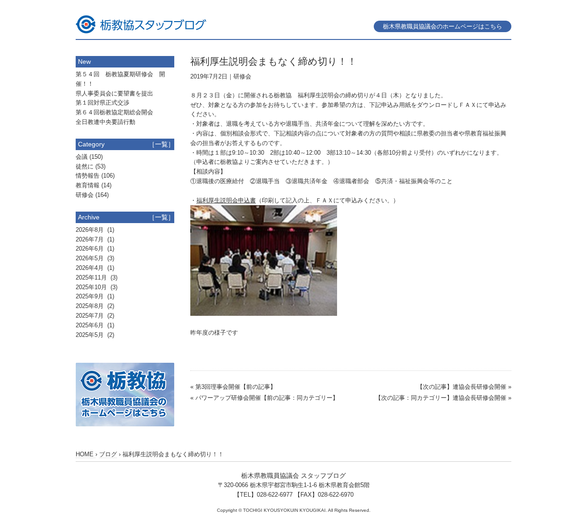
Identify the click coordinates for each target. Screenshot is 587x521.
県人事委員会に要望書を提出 (114, 93)
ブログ (108, 454)
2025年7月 (90, 315)
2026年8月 (90, 229)
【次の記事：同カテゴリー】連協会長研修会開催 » (443, 397)
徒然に (85, 166)
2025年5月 (90, 334)
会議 (82, 156)
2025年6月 (90, 325)
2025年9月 (90, 296)
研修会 (242, 76)
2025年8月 (90, 306)
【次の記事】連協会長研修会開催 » (464, 386)
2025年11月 (92, 277)
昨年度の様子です (214, 332)
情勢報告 (88, 175)
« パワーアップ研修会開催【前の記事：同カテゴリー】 (264, 397)
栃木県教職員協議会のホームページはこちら (442, 26)
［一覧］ (161, 144)
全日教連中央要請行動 (105, 121)
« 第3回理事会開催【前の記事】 (233, 386)
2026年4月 (90, 267)
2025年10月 (92, 287)
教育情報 (88, 185)
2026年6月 (90, 248)
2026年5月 (90, 258)
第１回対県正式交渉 (102, 102)
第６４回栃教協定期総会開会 (114, 112)
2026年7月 (90, 239)
